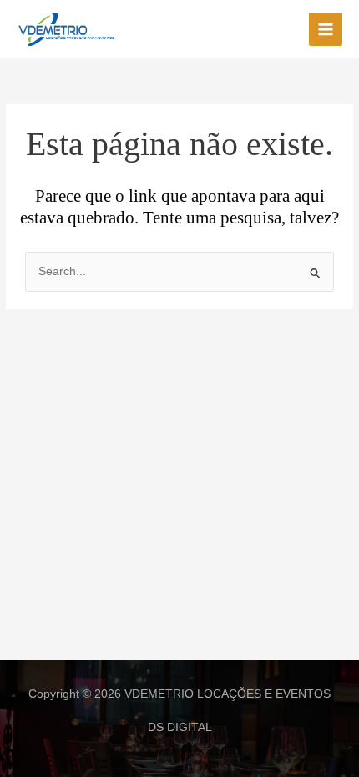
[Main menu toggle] (326, 30)
